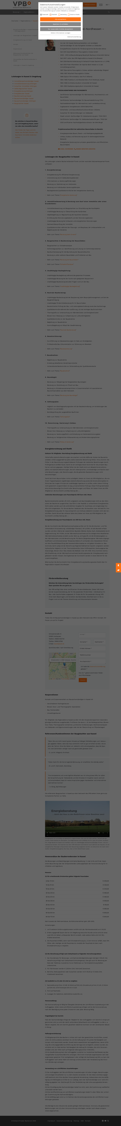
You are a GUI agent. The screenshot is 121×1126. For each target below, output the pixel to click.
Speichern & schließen (60, 24)
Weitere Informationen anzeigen (60, 33)
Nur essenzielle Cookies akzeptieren (60, 29)
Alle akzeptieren (60, 19)
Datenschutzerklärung (74, 36)
